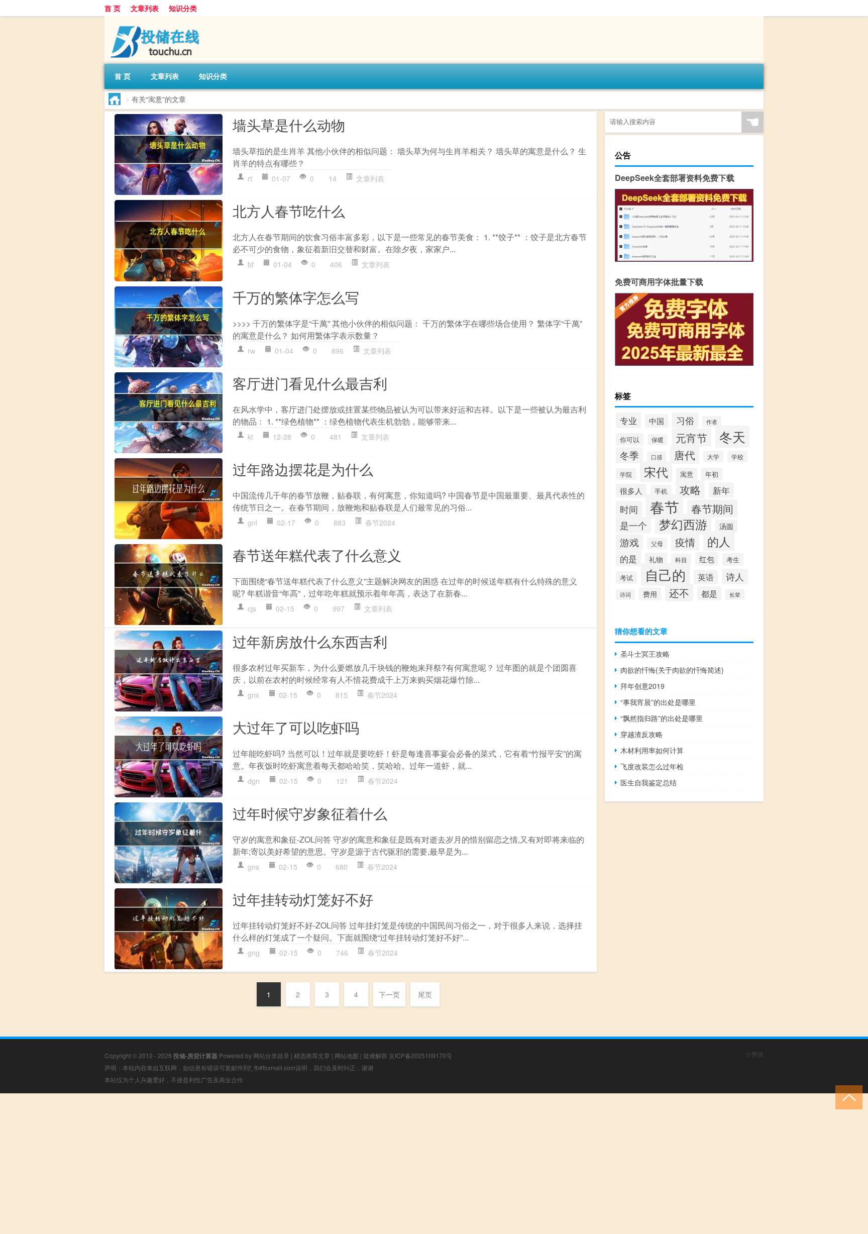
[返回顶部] (846, 1096)
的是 (628, 558)
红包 (706, 559)
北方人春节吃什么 (289, 210)
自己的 (665, 574)
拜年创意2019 (642, 686)
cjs (252, 608)
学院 (626, 474)
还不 (679, 592)
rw (251, 351)
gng (254, 953)
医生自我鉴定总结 (648, 782)
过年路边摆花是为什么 (303, 469)
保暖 (658, 440)
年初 (711, 474)
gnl (252, 523)
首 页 (112, 8)
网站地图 (347, 1055)
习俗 (685, 420)
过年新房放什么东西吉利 (310, 641)
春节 (664, 506)
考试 (626, 577)
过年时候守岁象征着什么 (310, 813)
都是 (709, 593)
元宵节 (691, 437)
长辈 (734, 594)
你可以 (629, 439)
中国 (656, 421)
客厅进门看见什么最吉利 (310, 383)
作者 (711, 422)
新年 (721, 490)
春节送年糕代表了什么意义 (317, 555)
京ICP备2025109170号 (420, 1055)
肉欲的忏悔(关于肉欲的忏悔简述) (672, 670)
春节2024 (380, 523)
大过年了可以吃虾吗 (296, 727)
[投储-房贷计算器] (157, 20)
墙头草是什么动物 (289, 125)
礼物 (656, 559)
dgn (254, 781)
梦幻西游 (683, 524)
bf (251, 264)
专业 (628, 420)
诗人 (735, 576)
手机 (661, 491)
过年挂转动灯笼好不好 (303, 899)
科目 (681, 559)
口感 (656, 457)
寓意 (686, 474)
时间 (629, 509)
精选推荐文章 (312, 1055)
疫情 (685, 542)
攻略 (690, 489)
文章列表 (145, 8)
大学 (713, 456)
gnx (253, 695)
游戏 (629, 542)
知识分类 (183, 8)
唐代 (684, 454)
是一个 (633, 525)
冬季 (629, 455)
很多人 (631, 490)
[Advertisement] (301, 1163)
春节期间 (712, 508)
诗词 (625, 594)
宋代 (656, 471)
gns (253, 867)
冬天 (732, 436)
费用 (650, 594)
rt (250, 178)
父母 (657, 543)
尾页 (425, 994)
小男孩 (754, 1054)
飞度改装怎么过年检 (652, 766)
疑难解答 (375, 1055)
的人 (718, 541)
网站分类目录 (271, 1055)
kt (250, 437)
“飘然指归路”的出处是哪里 (661, 718)
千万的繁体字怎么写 (296, 297)
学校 (737, 456)
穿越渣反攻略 (641, 734)
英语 (706, 577)
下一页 (389, 994)
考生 (732, 559)
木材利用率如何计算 (652, 750)
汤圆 (726, 526)
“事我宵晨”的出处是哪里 (658, 702)
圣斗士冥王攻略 (645, 654)
